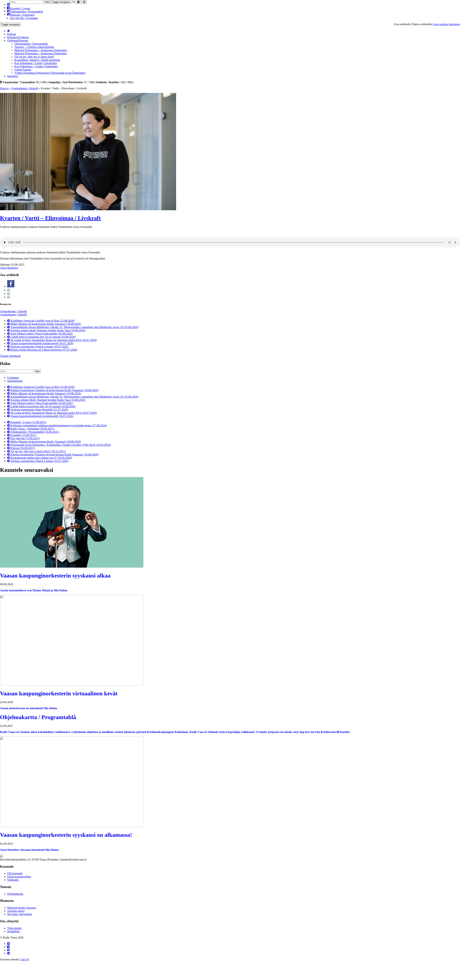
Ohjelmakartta (15, 893)
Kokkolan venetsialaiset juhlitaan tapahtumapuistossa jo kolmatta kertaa (58, 425)
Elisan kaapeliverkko (19, 876)
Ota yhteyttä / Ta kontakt (24, 18)
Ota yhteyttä (25, 438)
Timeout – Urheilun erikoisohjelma (34, 47)
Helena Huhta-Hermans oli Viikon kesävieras (43, 349)
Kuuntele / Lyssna (20, 8)
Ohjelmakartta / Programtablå (38, 717)
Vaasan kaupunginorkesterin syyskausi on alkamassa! (66, 835)
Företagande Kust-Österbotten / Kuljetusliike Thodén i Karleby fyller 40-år (60, 444)
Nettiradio (13, 879)
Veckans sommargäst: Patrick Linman (39, 346)
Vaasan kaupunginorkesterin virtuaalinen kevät (59, 693)
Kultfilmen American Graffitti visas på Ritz (42, 320)
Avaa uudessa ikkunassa (446, 24)
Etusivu (4, 88)
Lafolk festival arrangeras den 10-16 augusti (43, 336)
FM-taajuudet (14, 873)
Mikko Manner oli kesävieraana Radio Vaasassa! (45, 323)
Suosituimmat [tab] (15, 380)
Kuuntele (23, 435)
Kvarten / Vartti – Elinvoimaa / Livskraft (50, 218)
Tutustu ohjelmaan (10, 355)
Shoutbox (12, 76)
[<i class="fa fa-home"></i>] (8, 30)
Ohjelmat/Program (17, 40)
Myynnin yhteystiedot (19, 914)
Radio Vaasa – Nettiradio (32, 428)
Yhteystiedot (14, 928)
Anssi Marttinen (9, 267)
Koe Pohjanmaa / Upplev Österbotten (35, 63)
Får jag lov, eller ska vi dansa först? (34, 56)
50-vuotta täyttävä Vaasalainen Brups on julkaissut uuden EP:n (53, 340)
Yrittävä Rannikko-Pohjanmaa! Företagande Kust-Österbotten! (50, 72)
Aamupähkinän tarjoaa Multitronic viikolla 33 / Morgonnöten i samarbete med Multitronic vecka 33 (74, 327)
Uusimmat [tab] (13, 377)
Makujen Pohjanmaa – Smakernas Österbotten (40, 50)
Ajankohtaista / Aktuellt (24, 88)
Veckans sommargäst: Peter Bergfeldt (39, 409)
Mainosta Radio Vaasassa (21, 907)
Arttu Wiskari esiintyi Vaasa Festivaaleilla (41, 333)
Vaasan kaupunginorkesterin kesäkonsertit (41, 343)
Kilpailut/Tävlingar (18, 37)
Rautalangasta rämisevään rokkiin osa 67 (41, 457)
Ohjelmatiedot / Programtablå (26, 11)
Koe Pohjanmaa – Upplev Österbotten (36, 66)
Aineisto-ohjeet (15, 910)
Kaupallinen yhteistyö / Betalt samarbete (37, 59)
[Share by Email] (8, 297)
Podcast (11, 34)
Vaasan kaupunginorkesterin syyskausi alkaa (55, 575)
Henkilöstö (13, 931)
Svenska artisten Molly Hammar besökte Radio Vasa (47, 330)
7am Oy (24, 959)
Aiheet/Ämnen (22, 69)
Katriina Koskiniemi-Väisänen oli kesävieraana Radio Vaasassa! (54, 390)
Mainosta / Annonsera (22, 14)
